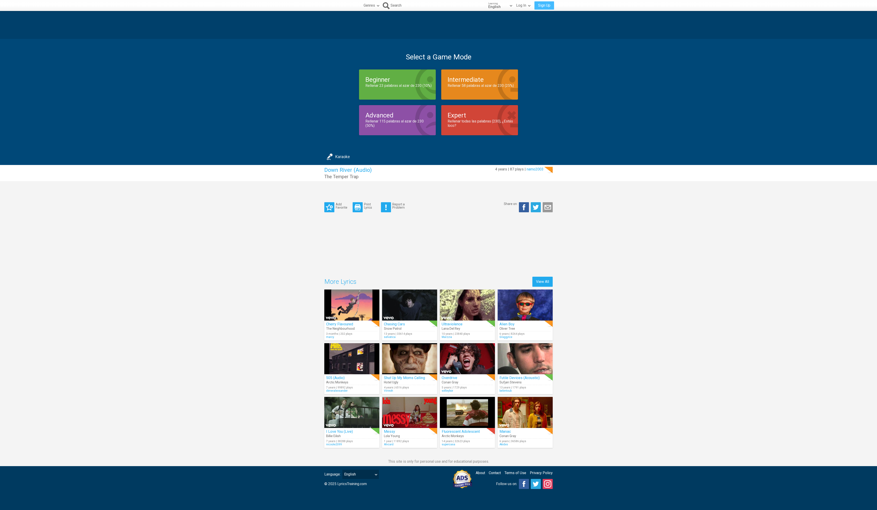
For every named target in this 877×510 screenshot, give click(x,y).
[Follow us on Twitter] (536, 484)
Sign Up (544, 5)
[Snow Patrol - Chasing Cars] (409, 305)
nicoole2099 (334, 444)
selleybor (447, 390)
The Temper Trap (341, 176)
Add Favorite (341, 205)
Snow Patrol (393, 328)
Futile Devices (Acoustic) (519, 378)
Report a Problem (398, 205)
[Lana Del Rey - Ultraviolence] (467, 305)
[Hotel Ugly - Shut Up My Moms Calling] (409, 358)
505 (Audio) (335, 378)
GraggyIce (505, 337)
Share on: (511, 203)
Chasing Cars (394, 324)
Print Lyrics (368, 205)
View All (542, 281)
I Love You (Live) (339, 431)
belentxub (505, 390)
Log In (521, 5)
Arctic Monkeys (337, 382)
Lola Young (392, 436)
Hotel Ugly (391, 382)
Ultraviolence (452, 324)
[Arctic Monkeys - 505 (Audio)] (351, 358)
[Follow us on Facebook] (524, 484)
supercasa (448, 444)
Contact (495, 473)
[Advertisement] (438, 25)
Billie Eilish (333, 436)
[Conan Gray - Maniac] (525, 412)
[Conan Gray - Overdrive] (467, 358)
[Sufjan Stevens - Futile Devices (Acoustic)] (525, 358)
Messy (389, 431)
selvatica (390, 337)
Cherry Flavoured (339, 324)
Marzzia (447, 337)
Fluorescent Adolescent (461, 431)
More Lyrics (340, 281)
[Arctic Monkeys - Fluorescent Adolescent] (467, 412)
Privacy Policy (541, 473)
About (480, 473)
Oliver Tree (507, 328)
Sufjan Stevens (510, 382)
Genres (369, 5)
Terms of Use (515, 473)
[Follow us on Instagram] (548, 484)
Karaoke (342, 156)
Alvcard (389, 444)
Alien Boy (507, 324)
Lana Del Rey (451, 328)
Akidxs (503, 444)
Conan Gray (450, 382)
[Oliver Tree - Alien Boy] (525, 305)
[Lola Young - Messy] (409, 412)
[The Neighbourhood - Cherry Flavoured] (351, 305)
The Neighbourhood (340, 328)
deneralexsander (337, 390)
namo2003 (535, 169)
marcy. (330, 337)
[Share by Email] (548, 207)
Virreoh (388, 390)
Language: (332, 474)
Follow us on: (506, 484)
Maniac (505, 431)
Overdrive (449, 378)
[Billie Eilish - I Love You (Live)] (351, 412)
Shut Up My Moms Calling (404, 378)
